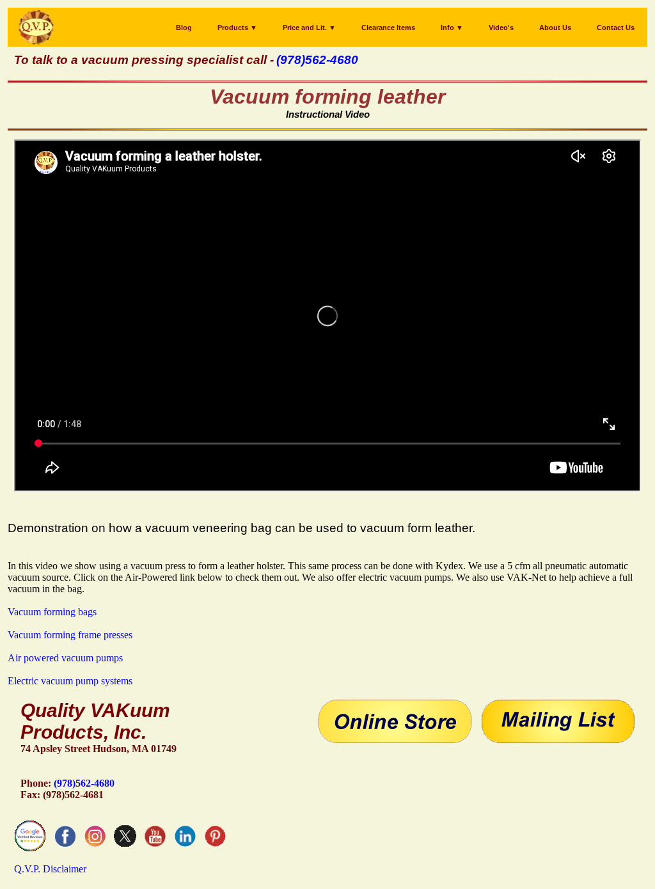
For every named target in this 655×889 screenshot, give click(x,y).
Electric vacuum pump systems (70, 680)
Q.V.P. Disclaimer (50, 868)
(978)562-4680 (84, 783)
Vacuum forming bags (52, 611)
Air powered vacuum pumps (65, 657)
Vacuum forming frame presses (70, 634)
